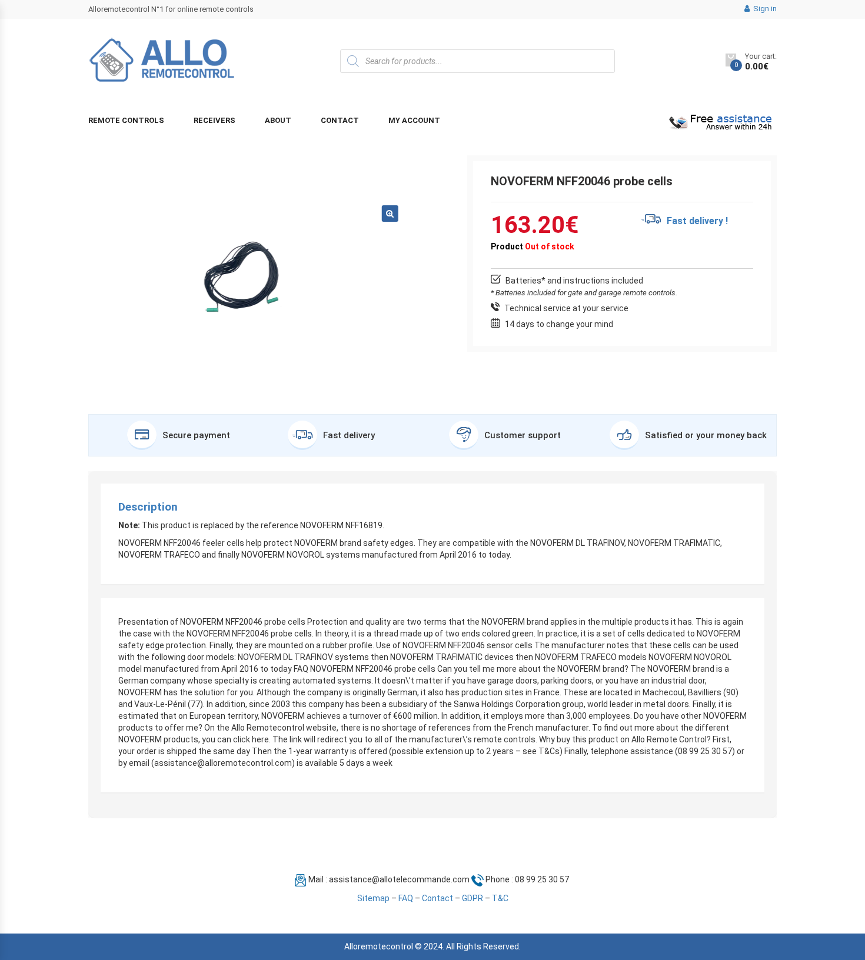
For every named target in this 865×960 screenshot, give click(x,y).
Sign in (764, 8)
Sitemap (373, 898)
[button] (390, 213)
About (278, 120)
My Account (414, 120)
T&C (500, 898)
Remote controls (126, 120)
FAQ (405, 898)
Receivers (214, 120)
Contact (340, 120)
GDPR (472, 898)
